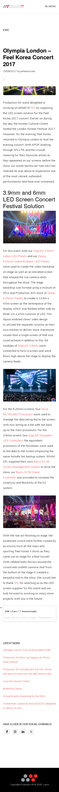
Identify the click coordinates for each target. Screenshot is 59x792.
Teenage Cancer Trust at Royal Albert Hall (26, 649)
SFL (33, 108)
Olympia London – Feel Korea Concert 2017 (28, 57)
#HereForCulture (12, 688)
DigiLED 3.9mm (28, 345)
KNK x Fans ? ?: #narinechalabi (21, 611)
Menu (52, 6)
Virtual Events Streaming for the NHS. (24, 696)
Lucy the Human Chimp (16, 681)
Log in (46, 784)
